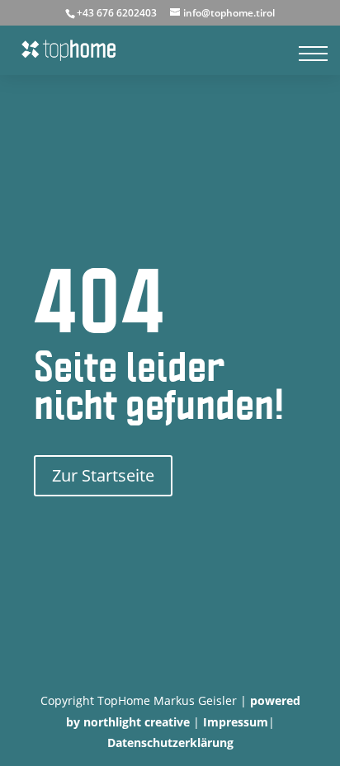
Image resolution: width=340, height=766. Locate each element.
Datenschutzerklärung (170, 742)
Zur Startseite (103, 475)
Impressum (235, 722)
